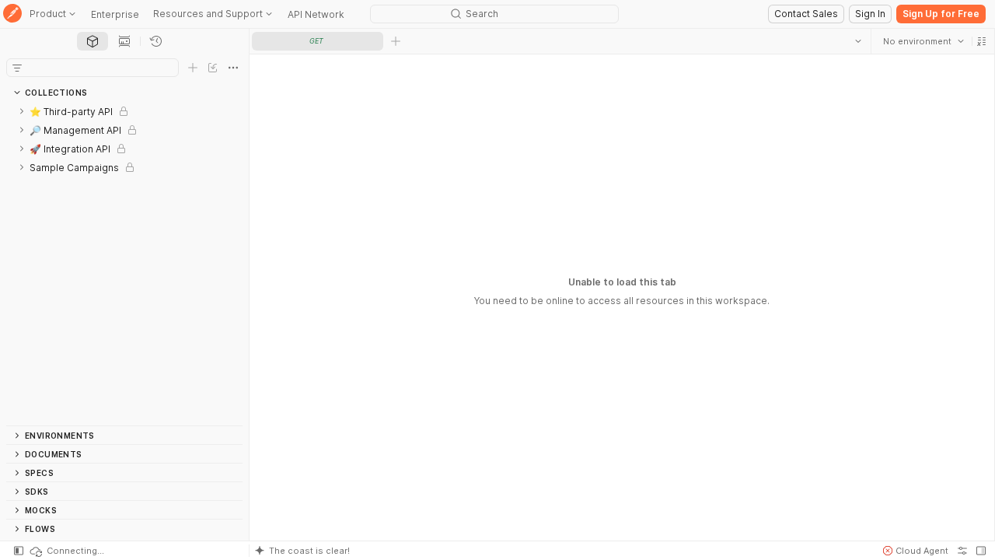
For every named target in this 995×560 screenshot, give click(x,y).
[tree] (124, 263)
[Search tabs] (857, 41)
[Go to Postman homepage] (12, 14)
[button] (981, 41)
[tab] (92, 41)
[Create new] (192, 67)
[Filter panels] (17, 67)
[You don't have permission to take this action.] (395, 41)
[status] (66, 550)
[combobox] (923, 41)
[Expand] (22, 111)
